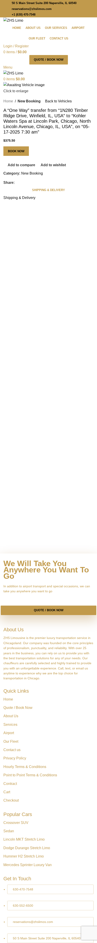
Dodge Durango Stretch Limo (26, 848)
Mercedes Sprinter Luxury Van (27, 865)
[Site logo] (13, 20)
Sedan (8, 831)
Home (8, 101)
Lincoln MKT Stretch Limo (24, 839)
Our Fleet (10, 741)
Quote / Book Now (48, 59)
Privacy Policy (14, 758)
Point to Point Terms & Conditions (30, 775)
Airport (8, 733)
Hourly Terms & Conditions (24, 767)
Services (10, 724)
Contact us (12, 750)
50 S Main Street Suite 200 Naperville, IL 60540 (44, 3)
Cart (6, 792)
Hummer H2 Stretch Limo (23, 856)
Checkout (11, 800)
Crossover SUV (15, 823)
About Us (10, 716)
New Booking (29, 101)
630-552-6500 (23, 905)
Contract (10, 784)
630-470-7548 (23, 889)
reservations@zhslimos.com (32, 9)
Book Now (16, 151)
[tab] (48, 190)
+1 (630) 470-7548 (23, 14)
